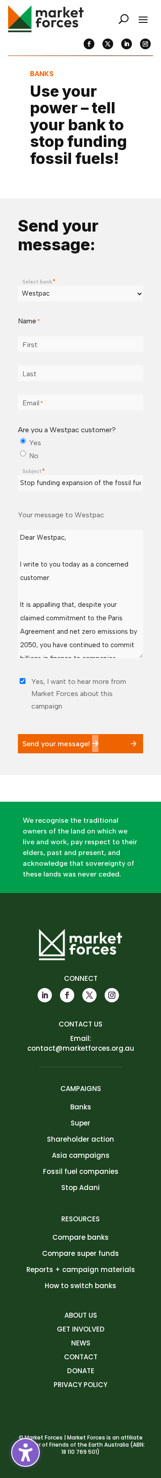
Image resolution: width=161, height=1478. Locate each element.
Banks (80, 1107)
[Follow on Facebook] (89, 44)
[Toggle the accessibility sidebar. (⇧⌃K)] (25, 1452)
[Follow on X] (107, 44)
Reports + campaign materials (80, 1269)
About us (80, 1315)
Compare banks (80, 1237)
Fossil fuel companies (81, 1171)
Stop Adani (80, 1187)
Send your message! (56, 743)
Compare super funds (80, 1253)
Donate (80, 1370)
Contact (80, 1357)
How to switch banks (80, 1285)
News (80, 1343)
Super (80, 1123)
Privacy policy (80, 1384)
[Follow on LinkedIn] (126, 44)
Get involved (81, 1329)
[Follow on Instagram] (145, 44)
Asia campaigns (81, 1155)
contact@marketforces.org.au (80, 1048)
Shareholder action (80, 1139)
